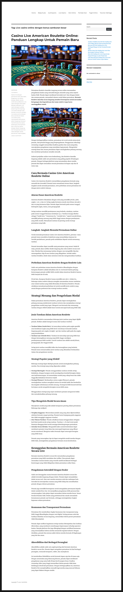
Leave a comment (16, 135)
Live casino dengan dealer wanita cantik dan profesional (17, 100)
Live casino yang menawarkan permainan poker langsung (18, 119)
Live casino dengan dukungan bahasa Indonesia (18, 103)
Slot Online (72, 13)
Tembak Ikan (82, 13)
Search (88, 27)
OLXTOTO (24, 582)
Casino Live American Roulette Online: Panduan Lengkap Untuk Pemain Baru (45, 38)
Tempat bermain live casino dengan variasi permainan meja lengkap (18, 131)
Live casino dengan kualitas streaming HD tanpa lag (18, 107)
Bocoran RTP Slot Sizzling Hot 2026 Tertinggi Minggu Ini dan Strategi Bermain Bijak (99, 47)
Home (34, 13)
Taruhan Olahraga (106, 13)
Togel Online (93, 13)
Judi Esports (52, 13)
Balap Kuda (42, 13)
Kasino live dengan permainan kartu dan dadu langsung (18, 96)
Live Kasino (62, 13)
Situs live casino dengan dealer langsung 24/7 (18, 128)
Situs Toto (89, 82)
